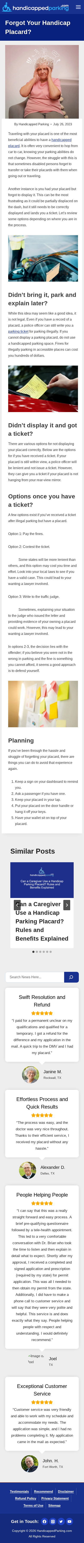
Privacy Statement (55, 1498)
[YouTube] (69, 1521)
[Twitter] (61, 1521)
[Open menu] (78, 7)
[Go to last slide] (17, 905)
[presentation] (42, 880)
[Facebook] (44, 1521)
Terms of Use (33, 1505)
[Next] (66, 905)
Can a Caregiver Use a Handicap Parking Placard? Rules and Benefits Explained (42, 921)
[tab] (33, 952)
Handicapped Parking (34, 124)
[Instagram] (52, 1521)
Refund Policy (25, 1498)
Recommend (43, 1491)
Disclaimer (66, 1491)
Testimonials (19, 1491)
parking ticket (18, 331)
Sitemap (54, 1505)
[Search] (71, 977)
